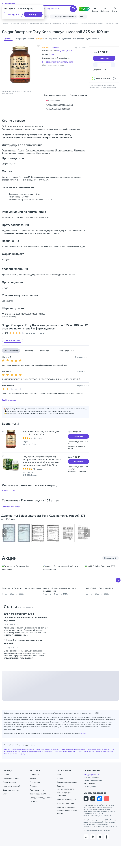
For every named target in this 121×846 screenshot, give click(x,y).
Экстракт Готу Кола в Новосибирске (65, 749)
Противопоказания (64, 150)
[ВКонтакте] (86, 836)
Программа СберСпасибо (67, 782)
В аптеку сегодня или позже (59, 108)
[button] (8, 3)
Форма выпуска (9, 153)
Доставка (66, 39)
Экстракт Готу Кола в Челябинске (55, 751)
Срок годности (43, 153)
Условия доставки (9, 490)
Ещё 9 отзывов (9, 400)
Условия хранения (78, 95)
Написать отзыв (12, 340)
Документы (92, 39)
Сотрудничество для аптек (40, 798)
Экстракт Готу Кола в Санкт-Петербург (38, 749)
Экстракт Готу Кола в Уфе (97, 751)
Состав (21, 150)
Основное (8, 39)
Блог (4, 794)
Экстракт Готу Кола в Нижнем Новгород (29, 751)
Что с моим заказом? (11, 786)
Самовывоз (78, 39)
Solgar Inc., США (64, 50)
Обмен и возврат (10, 782)
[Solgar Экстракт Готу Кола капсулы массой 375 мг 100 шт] (11, 439)
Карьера (33, 778)
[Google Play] (92, 798)
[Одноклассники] (92, 836)
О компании (34, 774)
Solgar (51, 54)
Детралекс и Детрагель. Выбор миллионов (21, 588)
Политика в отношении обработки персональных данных (67, 810)
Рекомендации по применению (40, 150)
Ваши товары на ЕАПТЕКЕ (40, 794)
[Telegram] (99, 836)
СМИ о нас (34, 802)
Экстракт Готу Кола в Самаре (78, 751)
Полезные (28, 351)
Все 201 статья (24, 607)
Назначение (79, 150)
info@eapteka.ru (91, 774)
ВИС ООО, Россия (30, 475)
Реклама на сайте (37, 790)
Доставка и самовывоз (55, 95)
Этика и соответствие (65, 803)
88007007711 (89, 783)
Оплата (60, 774)
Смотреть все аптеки (11, 506)
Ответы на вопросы (11, 790)
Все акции (109, 558)
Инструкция (20, 39)
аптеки (83, 733)
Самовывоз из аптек (11, 778)
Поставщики (35, 782)
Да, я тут (33, 14)
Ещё (81, 16)
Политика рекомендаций (66, 799)
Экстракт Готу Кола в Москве (14, 749)
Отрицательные (66, 351)
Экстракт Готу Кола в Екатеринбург (91, 749)
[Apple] (86, 798)
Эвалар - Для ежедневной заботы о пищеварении (59, 589)
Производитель (9, 150)
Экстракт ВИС (28, 472)
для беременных (49, 9)
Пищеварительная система (65, 16)
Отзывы (37, 39)
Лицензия (33, 786)
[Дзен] (106, 836)
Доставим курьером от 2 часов (60, 104)
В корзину (78, 436)
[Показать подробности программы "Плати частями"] (114, 78)
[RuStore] (99, 798)
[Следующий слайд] (118, 580)
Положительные (46, 351)
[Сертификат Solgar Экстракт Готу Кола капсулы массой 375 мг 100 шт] (8, 533)
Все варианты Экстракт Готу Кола (57, 62)
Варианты (54, 39)
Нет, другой (13, 14)
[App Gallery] (106, 798)
